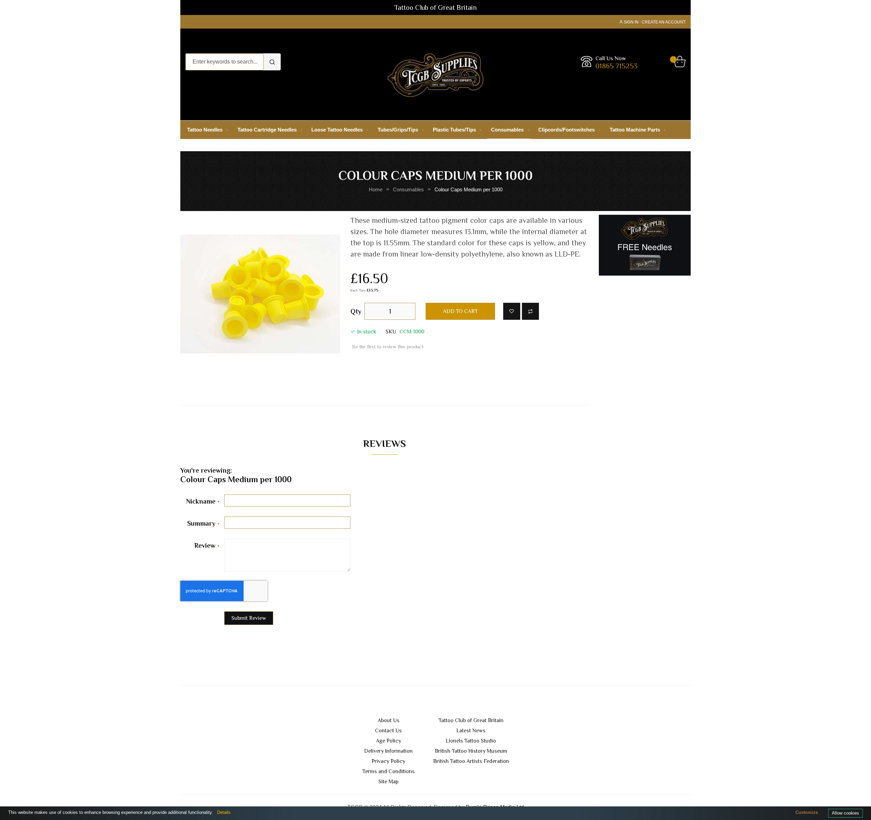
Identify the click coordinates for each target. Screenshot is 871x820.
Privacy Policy (388, 761)
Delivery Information (388, 751)
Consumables (408, 189)
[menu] (435, 130)
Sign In (631, 22)
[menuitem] (206, 130)
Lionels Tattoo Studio (471, 741)
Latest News (471, 731)
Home (375, 189)
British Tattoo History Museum (471, 751)
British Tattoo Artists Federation (471, 761)
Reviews (384, 443)
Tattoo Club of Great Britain (471, 720)
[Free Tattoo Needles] (645, 245)
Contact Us (388, 731)
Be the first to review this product (388, 346)
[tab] (384, 445)
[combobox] (224, 61)
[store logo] (435, 74)
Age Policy (388, 741)
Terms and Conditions (388, 771)
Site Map (388, 782)
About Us (388, 720)
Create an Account (664, 22)
